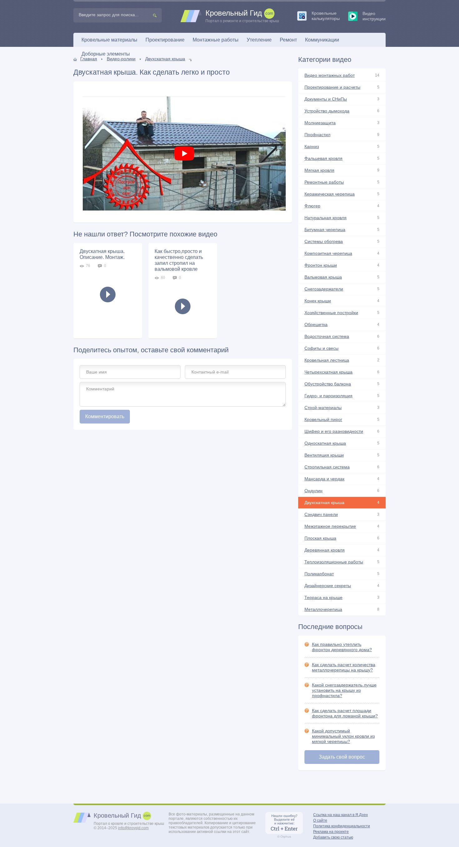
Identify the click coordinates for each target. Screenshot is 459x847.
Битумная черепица (324, 229)
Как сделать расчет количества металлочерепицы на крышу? (343, 667)
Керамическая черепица (329, 193)
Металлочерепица (323, 609)
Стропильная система (327, 466)
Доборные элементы (105, 54)
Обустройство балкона (327, 383)
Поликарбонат (319, 573)
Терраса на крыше (323, 597)
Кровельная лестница (326, 360)
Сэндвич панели (321, 514)
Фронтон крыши (320, 265)
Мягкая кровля (319, 170)
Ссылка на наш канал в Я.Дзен (340, 815)
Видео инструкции (374, 16)
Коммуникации (322, 39)
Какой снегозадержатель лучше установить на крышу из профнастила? (344, 690)
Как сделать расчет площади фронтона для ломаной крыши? (345, 713)
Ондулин (313, 490)
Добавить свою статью (333, 837)
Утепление (259, 39)
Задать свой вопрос (342, 757)
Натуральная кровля (325, 217)
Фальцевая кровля (323, 158)
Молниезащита (320, 122)
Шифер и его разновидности (333, 431)
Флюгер (312, 205)
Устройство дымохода (326, 110)
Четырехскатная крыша (328, 371)
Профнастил (317, 134)
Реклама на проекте (331, 832)
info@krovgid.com (133, 828)
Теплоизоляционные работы (333, 561)
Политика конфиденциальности (341, 826)
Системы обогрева (323, 241)
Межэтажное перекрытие (330, 526)
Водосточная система (326, 336)
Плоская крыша (320, 538)
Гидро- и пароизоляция (328, 395)
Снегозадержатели (323, 288)
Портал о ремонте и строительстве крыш (242, 16)
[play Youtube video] (184, 154)
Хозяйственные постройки (331, 312)
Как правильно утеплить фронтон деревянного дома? (342, 647)
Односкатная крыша (325, 443)
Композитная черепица (328, 253)
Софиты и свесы (321, 348)
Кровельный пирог (323, 419)
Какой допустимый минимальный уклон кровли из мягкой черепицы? (343, 736)
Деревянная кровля (324, 549)
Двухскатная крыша (165, 58)
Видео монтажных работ (329, 75)
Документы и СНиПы (325, 99)
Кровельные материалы (109, 39)
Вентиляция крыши (324, 455)
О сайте (320, 820)
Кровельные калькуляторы (326, 16)
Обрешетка (316, 324)
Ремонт (288, 39)
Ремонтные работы (324, 182)
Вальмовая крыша (323, 277)
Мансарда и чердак (324, 478)
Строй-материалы (323, 407)
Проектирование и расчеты (332, 87)
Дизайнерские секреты (327, 585)
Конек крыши (317, 300)
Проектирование (165, 39)
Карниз (311, 146)
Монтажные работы (216, 39)
